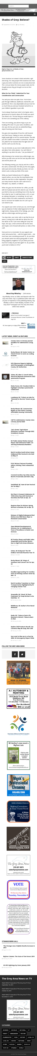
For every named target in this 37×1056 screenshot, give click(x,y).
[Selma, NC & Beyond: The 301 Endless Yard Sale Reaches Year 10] (5, 553)
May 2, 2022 (15, 488)
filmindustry (7, 1037)
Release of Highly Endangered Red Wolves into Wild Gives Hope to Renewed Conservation (22, 517)
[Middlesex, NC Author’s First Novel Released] (5, 608)
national (21, 1041)
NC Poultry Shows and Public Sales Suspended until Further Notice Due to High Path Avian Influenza (22, 541)
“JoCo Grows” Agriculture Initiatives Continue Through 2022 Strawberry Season (22, 431)
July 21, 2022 (15, 358)
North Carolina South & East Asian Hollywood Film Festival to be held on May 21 (22, 454)
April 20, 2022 (15, 500)
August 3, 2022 (15, 346)
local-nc (6, 1041)
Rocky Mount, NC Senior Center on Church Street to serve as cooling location (22, 353)
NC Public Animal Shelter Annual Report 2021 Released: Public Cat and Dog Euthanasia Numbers (22, 442)
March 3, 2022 (15, 577)
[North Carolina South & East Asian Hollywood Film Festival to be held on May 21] (5, 454)
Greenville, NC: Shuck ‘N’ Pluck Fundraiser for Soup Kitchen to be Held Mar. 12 (22, 596)
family (17, 257)
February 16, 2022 (16, 630)
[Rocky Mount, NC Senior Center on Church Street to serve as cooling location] (5, 354)
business (5, 1030)
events (5, 1033)
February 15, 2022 (16, 640)
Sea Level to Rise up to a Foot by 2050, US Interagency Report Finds (22, 637)
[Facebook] (15, 654)
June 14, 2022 (15, 380)
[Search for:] (18, 6)
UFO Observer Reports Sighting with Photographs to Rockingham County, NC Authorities (22, 365)
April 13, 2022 (15, 509)
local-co (31, 1037)
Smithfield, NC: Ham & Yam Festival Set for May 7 (23, 485)
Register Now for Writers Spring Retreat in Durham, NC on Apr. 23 (22, 506)
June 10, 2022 (15, 403)
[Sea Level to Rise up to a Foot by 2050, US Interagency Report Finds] (5, 638)
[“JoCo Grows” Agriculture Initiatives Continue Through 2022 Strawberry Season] (5, 432)
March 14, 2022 (16, 555)
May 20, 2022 (15, 424)
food (16, 1037)
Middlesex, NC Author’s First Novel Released (22, 606)
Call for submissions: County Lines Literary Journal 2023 (22, 421)
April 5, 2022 (15, 545)
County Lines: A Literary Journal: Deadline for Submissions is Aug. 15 (22, 342)
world (21, 1048)
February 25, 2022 (16, 588)
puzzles (12, 1044)
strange (14, 1048)
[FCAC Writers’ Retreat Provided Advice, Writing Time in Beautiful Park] (5, 465)
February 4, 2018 (7, 967)
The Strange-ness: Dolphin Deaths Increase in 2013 (19, 947)
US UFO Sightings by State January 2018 (16, 965)
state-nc (6, 1048)
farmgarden (14, 1033)
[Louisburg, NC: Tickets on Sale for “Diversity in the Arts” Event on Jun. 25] (5, 399)
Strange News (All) (10, 941)
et (29, 1030)
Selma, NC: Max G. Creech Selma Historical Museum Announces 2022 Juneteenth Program (23, 376)
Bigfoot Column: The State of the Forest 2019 (18, 956)
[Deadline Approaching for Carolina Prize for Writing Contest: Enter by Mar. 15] (5, 574)
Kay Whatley (20, 24)
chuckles (14, 1030)
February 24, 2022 (16, 600)
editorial (23, 1030)
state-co (27, 1044)
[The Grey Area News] (18, 11)
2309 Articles (27, 293)
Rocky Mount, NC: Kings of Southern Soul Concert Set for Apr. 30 (22, 562)
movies (13, 1041)
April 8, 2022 (15, 534)
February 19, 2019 (7, 958)
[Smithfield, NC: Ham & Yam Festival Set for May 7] (5, 486)
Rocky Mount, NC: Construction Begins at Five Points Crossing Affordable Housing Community (21, 410)
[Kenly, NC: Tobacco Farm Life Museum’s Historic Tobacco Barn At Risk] (5, 617)
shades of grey (27, 257)
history (22, 1037)
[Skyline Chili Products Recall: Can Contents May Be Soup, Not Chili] (5, 629)
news (29, 1041)
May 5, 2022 (15, 469)
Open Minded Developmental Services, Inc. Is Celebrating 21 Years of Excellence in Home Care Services (22, 529)
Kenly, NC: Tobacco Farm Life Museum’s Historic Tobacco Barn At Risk (22, 617)
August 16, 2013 (7, 950)
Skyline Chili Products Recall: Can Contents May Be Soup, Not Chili (22, 627)
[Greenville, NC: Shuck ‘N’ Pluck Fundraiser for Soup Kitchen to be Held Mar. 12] (5, 596)
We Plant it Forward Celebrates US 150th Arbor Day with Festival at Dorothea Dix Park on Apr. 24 (22, 496)
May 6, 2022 (15, 458)
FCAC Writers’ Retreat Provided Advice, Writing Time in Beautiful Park (22, 465)
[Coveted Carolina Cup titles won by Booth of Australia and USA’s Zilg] (5, 477)
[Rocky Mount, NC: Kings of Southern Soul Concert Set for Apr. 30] (5, 562)
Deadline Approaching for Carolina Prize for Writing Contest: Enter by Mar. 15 (23, 573)
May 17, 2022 (15, 435)
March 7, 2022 (15, 566)
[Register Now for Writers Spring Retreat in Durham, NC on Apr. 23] (5, 507)
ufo (4, 261)
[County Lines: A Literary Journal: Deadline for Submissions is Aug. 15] (5, 343)
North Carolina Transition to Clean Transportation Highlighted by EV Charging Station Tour (22, 584)
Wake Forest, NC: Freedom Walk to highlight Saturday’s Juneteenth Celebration (23, 387)
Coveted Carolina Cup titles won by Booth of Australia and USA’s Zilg (23, 476)
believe (9, 257)
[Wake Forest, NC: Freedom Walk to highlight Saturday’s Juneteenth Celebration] (5, 388)
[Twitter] (22, 654)
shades (19, 1044)
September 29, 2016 (9, 24)
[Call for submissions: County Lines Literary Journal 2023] (5, 422)
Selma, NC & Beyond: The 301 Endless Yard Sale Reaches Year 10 (22, 551)
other (5, 1044)
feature (23, 1033)
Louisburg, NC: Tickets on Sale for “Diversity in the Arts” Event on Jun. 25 (23, 399)
